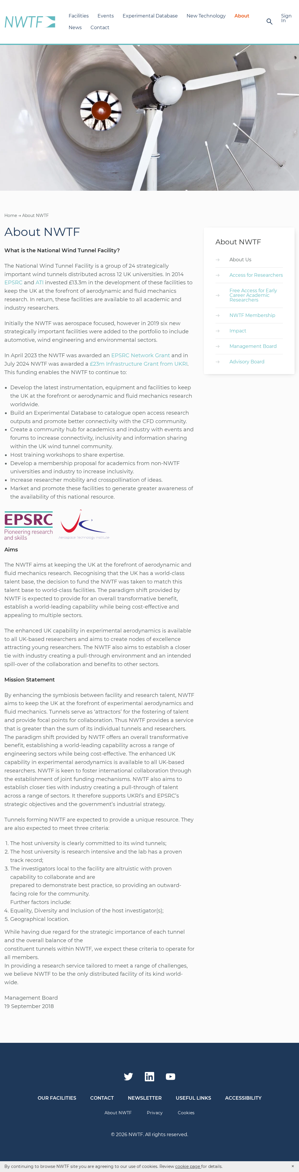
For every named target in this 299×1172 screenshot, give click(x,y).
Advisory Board (247, 362)
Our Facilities (57, 1098)
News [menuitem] (75, 27)
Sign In (286, 18)
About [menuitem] (241, 16)
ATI (40, 282)
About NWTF (118, 1112)
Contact (102, 1098)
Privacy (155, 1112)
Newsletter (145, 1098)
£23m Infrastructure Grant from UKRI (138, 364)
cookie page (188, 1166)
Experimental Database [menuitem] (150, 16)
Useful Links (193, 1098)
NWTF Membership (252, 315)
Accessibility (243, 1098)
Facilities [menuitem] (79, 16)
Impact (238, 331)
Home (10, 215)
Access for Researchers (256, 275)
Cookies (186, 1112)
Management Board (253, 346)
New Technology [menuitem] (206, 16)
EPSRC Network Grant (140, 355)
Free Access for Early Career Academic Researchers (253, 295)
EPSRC (13, 282)
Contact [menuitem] (100, 27)
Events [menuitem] (106, 16)
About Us (240, 259)
